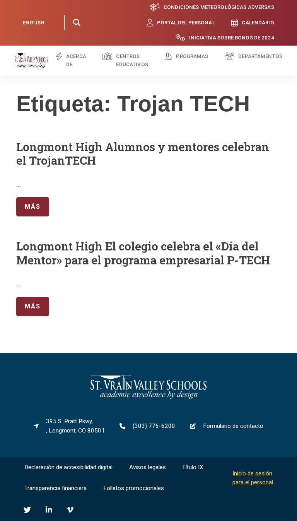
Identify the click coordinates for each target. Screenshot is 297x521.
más (28, 206)
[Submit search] (76, 22)
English (33, 23)
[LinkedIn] (49, 510)
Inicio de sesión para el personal (252, 478)
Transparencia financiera (55, 488)
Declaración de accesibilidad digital (68, 467)
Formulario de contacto (233, 425)
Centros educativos (132, 60)
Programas (192, 56)
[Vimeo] (70, 510)
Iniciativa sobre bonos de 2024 (231, 38)
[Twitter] (27, 510)
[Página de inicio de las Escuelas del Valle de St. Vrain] (148, 397)
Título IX (192, 467)
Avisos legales (147, 467)
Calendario (258, 23)
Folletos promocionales (133, 488)
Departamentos (260, 56)
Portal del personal (186, 23)
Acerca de (76, 60)
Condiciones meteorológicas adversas (219, 7)
